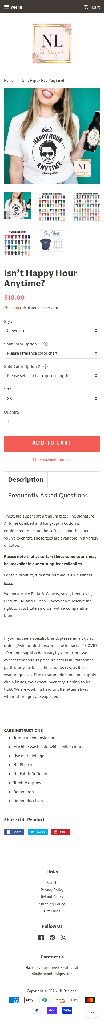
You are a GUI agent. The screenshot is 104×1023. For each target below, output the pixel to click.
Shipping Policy (52, 904)
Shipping (11, 307)
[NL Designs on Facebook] (41, 938)
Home (8, 81)
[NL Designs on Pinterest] (52, 938)
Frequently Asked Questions (48, 496)
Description (25, 480)
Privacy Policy (52, 889)
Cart (95, 7)
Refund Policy (52, 896)
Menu (16, 7)
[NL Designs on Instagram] (63, 938)
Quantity (11, 412)
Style (8, 321)
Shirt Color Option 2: (22, 366)
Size (7, 389)
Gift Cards (52, 911)
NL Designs (67, 990)
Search (52, 882)
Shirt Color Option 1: (22, 344)
